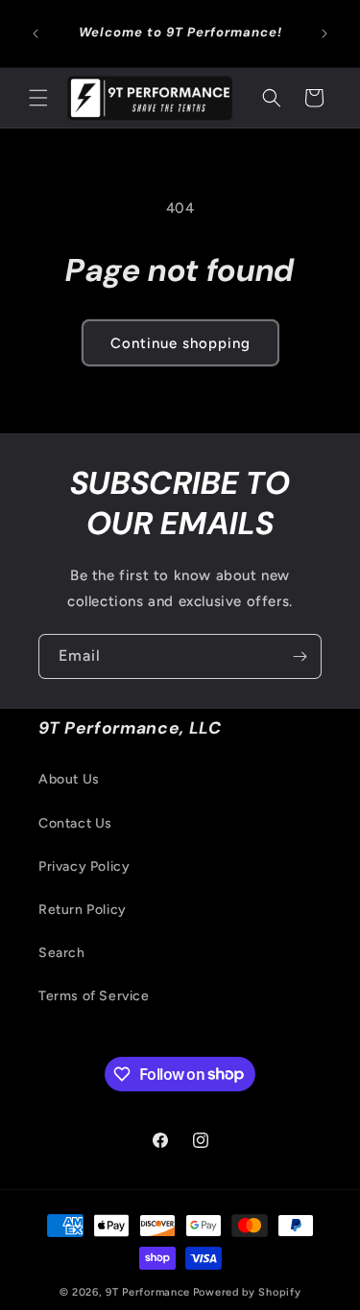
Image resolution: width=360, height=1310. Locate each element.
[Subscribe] (299, 656)
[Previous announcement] (35, 33)
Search (61, 953)
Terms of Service (94, 996)
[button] (38, 98)
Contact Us (75, 823)
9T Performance (148, 1292)
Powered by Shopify (247, 1292)
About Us (69, 779)
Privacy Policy (84, 866)
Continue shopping (180, 343)
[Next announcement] (324, 33)
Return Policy (82, 909)
